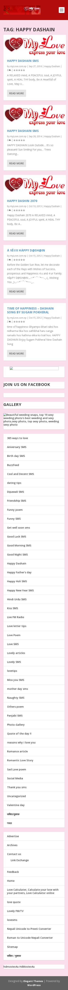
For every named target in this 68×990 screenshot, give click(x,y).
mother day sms (17, 689)
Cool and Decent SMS (20, 474)
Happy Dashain (52, 66)
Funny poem (15, 509)
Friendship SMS (16, 500)
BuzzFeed (13, 465)
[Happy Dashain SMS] (34, 45)
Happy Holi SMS (17, 581)
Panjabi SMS (14, 715)
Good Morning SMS (19, 545)
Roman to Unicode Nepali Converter (30, 937)
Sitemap (12, 947)
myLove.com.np (18, 66)
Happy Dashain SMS (23, 61)
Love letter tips (16, 626)
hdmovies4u (11, 966)
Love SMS (13, 644)
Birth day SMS (16, 456)
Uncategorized (16, 796)
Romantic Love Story (20, 760)
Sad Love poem (16, 769)
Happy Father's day (19, 572)
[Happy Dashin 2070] (34, 185)
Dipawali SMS (15, 491)
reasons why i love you (21, 742)
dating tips (14, 483)
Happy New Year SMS (20, 590)
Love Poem (13, 635)
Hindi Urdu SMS (16, 599)
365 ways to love (17, 438)
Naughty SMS (15, 697)
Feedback (13, 872)
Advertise (13, 836)
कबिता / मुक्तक (14, 955)
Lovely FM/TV (15, 911)
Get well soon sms (18, 527)
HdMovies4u (27, 966)
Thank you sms (16, 787)
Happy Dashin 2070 (22, 201)
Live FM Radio (15, 617)
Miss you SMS (15, 680)
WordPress (34, 985)
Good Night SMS (17, 554)
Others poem (15, 706)
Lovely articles (16, 653)
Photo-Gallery (16, 724)
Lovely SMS (14, 662)
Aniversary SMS (16, 447)
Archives (12, 845)
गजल (9, 823)
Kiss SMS (12, 608)
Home (11, 880)
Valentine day (16, 805)
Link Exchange (20, 860)
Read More (16, 93)
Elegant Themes (33, 981)
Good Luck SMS (16, 536)
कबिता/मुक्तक (13, 814)
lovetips (12, 670)
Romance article (17, 751)
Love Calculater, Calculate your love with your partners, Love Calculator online (33, 891)
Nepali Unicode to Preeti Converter (29, 929)
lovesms (12, 920)
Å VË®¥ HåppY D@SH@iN (26, 250)
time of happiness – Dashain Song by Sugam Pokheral (30, 310)
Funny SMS (14, 518)
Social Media (15, 778)
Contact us (14, 854)
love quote (13, 902)
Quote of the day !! (19, 733)
